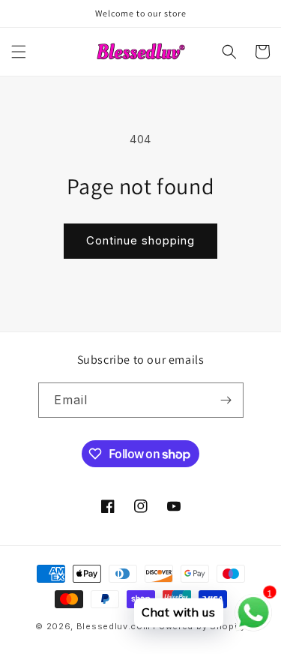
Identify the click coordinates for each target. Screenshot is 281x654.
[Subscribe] (226, 400)
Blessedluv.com (113, 626)
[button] (18, 51)
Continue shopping (140, 240)
